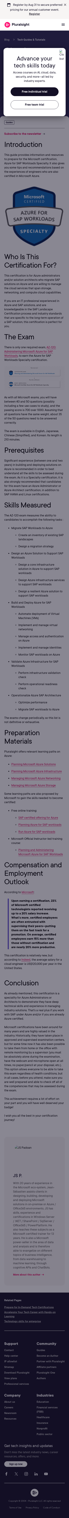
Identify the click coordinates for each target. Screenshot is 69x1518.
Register (34, 14)
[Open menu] (63, 25)
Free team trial (34, 104)
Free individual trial (34, 91)
